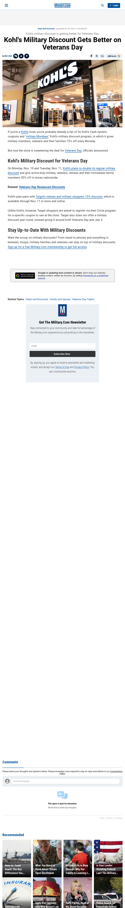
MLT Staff (8, 56)
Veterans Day (73, 150)
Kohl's (25, 132)
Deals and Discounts (46, 29)
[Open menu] (6, 5)
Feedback (118, 818)
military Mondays (37, 136)
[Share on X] (96, 56)
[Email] (102, 56)
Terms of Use (62, 367)
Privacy (109, 818)
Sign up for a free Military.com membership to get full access (47, 247)
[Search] (102, 5)
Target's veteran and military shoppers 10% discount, (69, 196)
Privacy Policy (81, 367)
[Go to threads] (15, 56)
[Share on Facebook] (91, 56)
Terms (102, 818)
